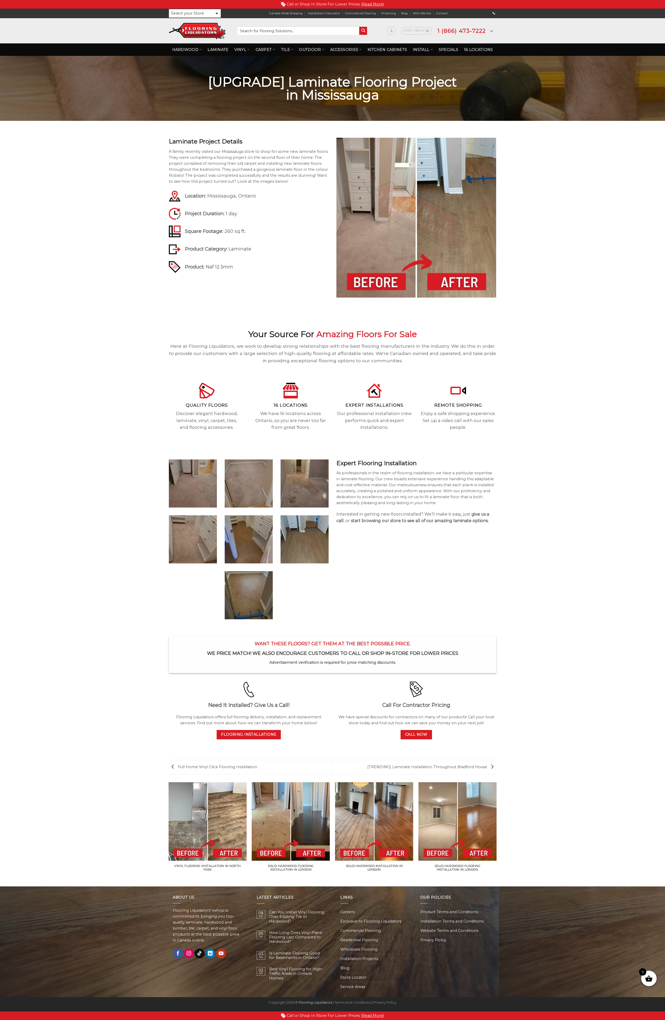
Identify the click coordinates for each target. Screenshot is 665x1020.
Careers (347, 912)
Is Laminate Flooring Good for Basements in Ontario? (294, 955)
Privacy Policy (433, 940)
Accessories (344, 49)
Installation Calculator (324, 13)
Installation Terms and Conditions (452, 921)
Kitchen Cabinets (387, 49)
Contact (442, 13)
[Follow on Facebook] (178, 953)
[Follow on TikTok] (199, 953)
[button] (195, 13)
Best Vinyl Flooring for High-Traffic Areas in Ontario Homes (296, 973)
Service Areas (352, 986)
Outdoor (310, 49)
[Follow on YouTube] (221, 953)
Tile (285, 49)
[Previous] (169, 834)
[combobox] (298, 30)
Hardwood (185, 49)
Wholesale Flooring (358, 949)
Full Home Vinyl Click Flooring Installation (217, 767)
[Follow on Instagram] (189, 953)
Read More (372, 4)
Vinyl (240, 49)
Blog (404, 13)
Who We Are (422, 13)
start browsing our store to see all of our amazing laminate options (419, 520)
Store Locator (353, 977)
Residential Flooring (359, 940)
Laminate (218, 49)
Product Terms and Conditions (449, 912)
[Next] (496, 834)
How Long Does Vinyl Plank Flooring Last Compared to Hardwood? (295, 937)
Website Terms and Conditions (449, 930)
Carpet (264, 49)
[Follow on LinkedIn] (210, 953)
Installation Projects (359, 958)
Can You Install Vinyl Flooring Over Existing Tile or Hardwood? (296, 917)
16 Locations (478, 49)
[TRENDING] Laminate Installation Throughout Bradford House (427, 767)
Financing (388, 13)
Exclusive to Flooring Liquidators (370, 921)
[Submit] (363, 31)
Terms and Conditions (353, 1002)
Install (421, 49)
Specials (448, 49)
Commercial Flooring (360, 13)
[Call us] (494, 13)
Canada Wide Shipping (286, 13)
